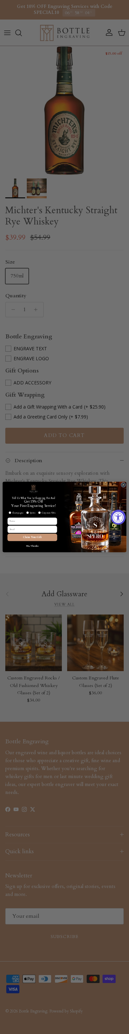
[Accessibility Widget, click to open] (118, 517)
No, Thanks (32, 545)
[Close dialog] (123, 485)
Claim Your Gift (32, 537)
